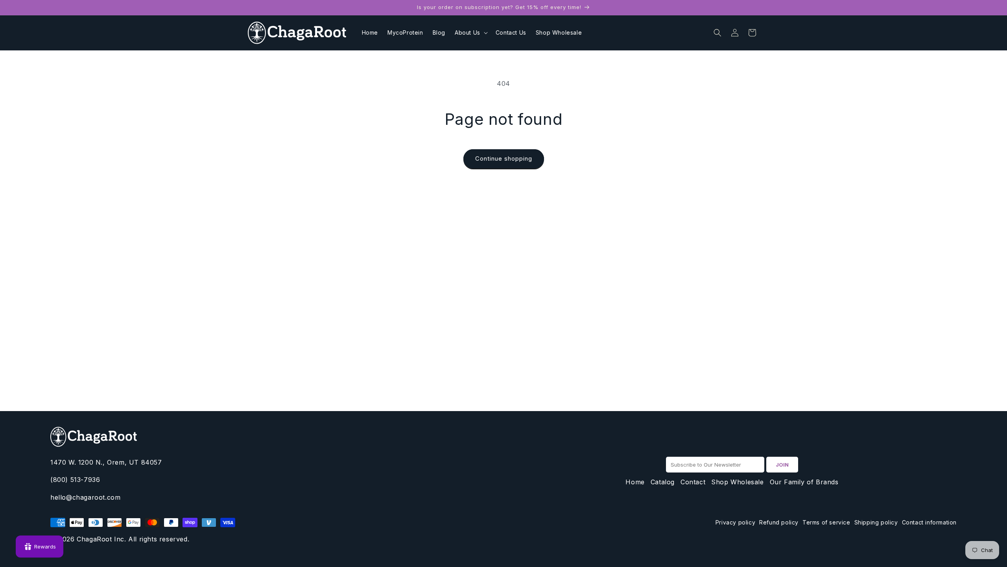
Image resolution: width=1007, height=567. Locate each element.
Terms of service (826, 522)
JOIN (782, 464)
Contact (693, 482)
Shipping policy (876, 522)
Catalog (663, 482)
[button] (470, 32)
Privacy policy (735, 522)
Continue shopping (503, 158)
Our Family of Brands (804, 482)
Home (634, 482)
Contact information (929, 522)
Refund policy (779, 522)
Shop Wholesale (737, 482)
